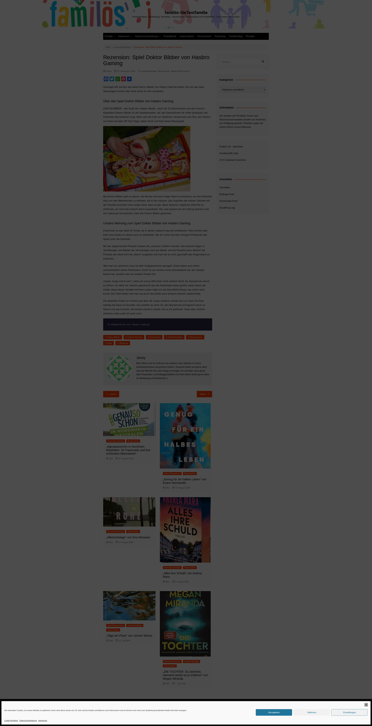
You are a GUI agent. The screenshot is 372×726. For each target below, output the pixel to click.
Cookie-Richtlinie (11, 721)
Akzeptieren (274, 712)
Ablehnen (311, 712)
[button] (366, 704)
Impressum (42, 721)
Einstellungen (349, 712)
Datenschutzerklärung (28, 721)
